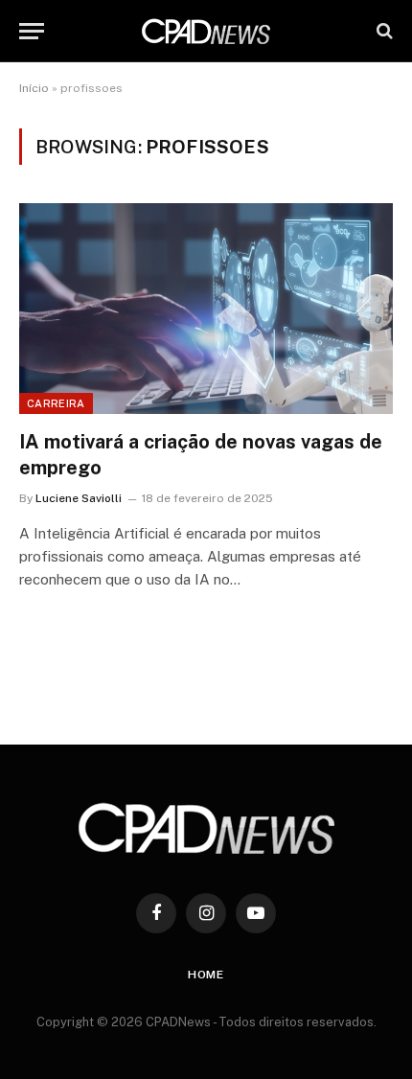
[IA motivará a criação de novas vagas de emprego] (206, 308)
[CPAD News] (206, 31)
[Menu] (31, 31)
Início (34, 88)
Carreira (56, 403)
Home (206, 974)
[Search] (383, 31)
